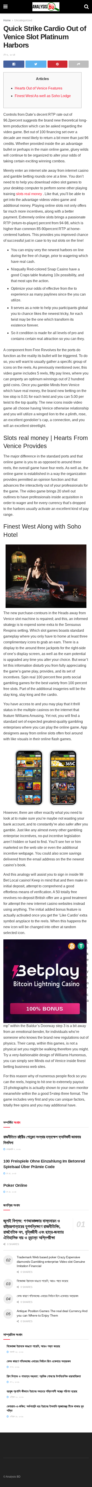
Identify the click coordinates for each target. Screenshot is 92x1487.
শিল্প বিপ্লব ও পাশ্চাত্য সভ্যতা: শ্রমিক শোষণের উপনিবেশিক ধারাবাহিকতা (44, 1376)
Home (7, 20)
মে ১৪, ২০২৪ (10, 1173)
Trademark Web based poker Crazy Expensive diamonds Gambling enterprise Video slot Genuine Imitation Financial (51, 1261)
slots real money (29, 194)
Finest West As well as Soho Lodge (43, 96)
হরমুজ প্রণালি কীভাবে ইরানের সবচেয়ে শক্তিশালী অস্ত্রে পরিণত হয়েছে (42, 1391)
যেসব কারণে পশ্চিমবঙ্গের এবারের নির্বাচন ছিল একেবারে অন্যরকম (47, 1296)
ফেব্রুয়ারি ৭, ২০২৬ (13, 1149)
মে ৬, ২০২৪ (9, 54)
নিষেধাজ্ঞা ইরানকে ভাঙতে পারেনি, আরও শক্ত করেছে (42, 1281)
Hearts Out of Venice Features (38, 88)
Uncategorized (23, 20)
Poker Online (15, 1185)
